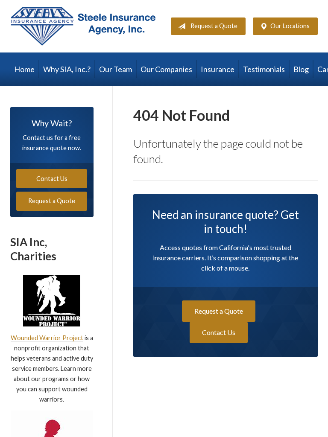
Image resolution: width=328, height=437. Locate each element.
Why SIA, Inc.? (67, 69)
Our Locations (290, 25)
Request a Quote (213, 25)
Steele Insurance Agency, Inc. (82, 26)
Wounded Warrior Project (47, 337)
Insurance (217, 69)
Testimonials (264, 69)
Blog (301, 69)
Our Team (115, 69)
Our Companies (166, 69)
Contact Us (218, 332)
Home (24, 69)
